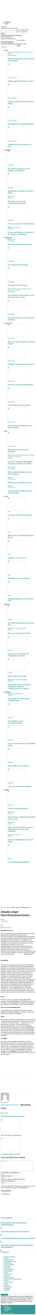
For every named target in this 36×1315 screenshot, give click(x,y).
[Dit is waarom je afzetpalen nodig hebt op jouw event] (11, 812)
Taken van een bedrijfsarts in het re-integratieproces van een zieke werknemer (20, 829)
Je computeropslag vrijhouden (19, 862)
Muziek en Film (9, 1277)
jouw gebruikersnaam (23, 30)
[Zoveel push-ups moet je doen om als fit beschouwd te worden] (21, 290)
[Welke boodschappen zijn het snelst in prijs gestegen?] (21, 53)
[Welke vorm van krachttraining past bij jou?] (17, 530)
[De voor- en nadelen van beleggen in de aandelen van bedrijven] (14, 227)
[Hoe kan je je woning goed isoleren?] (17, 379)
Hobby (6, 1272)
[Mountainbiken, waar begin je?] (17, 573)
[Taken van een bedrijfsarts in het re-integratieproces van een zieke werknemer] (11, 822)
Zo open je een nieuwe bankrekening (21, 224)
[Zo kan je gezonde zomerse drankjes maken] (17, 96)
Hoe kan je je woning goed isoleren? (20, 384)
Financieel (7, 150)
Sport (6, 496)
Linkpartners (7, 1309)
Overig (6, 1280)
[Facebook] (3, 1085)
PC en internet (12, 446)
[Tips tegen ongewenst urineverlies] (11, 239)
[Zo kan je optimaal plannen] (17, 803)
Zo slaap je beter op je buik (17, 285)
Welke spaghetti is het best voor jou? (21, 81)
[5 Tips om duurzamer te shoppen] (17, 781)
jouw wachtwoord (22, 31)
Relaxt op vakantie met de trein (19, 633)
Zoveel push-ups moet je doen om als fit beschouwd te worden (21, 296)
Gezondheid (8, 237)
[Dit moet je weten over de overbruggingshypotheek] (11, 196)
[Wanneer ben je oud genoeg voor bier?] (17, 139)
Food (6, 50)
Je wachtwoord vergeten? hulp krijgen (11, 35)
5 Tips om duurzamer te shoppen (19, 786)
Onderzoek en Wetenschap (12, 1279)
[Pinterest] (16, 1085)
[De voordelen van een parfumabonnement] (17, 716)
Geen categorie (9, 1269)
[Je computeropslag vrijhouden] (17, 857)
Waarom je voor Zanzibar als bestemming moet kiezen (18, 655)
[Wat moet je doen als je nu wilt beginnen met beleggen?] (17, 163)
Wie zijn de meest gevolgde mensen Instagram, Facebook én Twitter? (20, 462)
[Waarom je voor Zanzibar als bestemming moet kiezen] (17, 648)
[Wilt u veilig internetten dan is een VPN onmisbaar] (11, 467)
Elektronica (7, 1263)
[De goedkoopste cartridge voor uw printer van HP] (10, 486)
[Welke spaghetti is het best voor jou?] (17, 76)
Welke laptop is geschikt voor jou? (20, 482)
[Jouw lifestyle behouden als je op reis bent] (17, 617)
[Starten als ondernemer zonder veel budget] (14, 834)
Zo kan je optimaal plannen (18, 808)
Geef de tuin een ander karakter (19, 405)
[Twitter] (10, 1085)
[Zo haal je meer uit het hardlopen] (17, 510)
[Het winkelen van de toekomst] (17, 761)
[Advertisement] (18, 883)
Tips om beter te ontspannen (18, 265)
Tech (5, 431)
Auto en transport (9, 1256)
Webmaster (8, 1287)
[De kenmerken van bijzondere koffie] (17, 119)
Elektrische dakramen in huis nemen (21, 364)
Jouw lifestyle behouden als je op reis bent (18, 1238)
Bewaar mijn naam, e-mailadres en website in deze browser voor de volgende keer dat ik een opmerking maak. (18, 1186)
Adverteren (7, 22)
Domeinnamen (9, 1260)
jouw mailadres (21, 40)
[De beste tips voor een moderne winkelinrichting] (15, 693)
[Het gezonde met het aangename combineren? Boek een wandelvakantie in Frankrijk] (17, 679)
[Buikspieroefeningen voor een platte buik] (17, 593)
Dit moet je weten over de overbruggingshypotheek (17, 202)
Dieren (6, 1258)
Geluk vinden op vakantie (17, 676)
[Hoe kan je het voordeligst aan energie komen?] (17, 336)
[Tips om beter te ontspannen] (17, 259)
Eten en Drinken (12, 55)
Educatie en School (10, 1261)
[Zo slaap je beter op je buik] (17, 280)
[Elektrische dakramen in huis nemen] (17, 359)
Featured (7, 1266)
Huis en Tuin (8, 323)
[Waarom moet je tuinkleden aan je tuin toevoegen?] (17, 420)
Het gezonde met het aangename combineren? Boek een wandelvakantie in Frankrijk (19, 686)
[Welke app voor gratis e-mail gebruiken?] (17, 444)
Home (2, 907)
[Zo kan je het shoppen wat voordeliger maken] (17, 738)
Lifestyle (10, 458)
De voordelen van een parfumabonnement (15, 722)
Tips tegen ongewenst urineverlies (20, 244)
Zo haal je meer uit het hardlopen (20, 515)
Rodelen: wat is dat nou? (17, 558)
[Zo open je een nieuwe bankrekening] (17, 218)
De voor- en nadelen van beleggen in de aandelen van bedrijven (21, 233)
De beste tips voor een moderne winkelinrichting (19, 699)
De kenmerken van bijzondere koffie (21, 124)
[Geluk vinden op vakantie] (17, 671)
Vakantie (7, 604)
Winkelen (7, 692)
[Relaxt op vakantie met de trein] (17, 628)
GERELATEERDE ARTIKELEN (10, 1105)
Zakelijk (6, 790)
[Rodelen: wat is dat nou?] (17, 552)
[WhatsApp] (22, 1085)
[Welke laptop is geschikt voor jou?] (10, 477)
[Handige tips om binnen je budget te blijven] (17, 186)
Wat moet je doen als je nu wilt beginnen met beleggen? (19, 169)
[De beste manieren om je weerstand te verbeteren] (17, 312)
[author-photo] (5, 1100)
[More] (29, 1085)
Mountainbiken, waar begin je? (19, 578)
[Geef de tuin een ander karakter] (17, 400)
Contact (6, 23)
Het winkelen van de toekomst (18, 766)
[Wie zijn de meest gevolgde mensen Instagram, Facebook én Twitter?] (21, 456)
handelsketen (4, 921)
